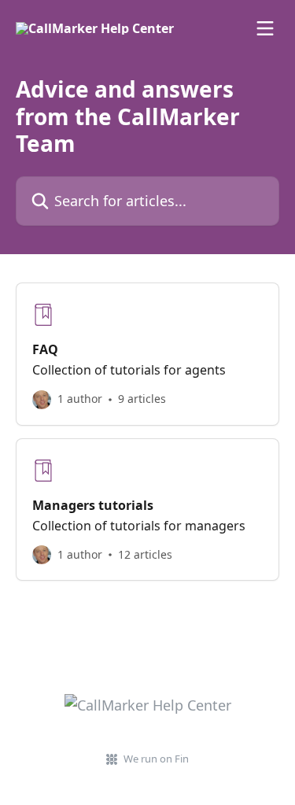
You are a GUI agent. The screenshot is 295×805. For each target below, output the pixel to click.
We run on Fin (156, 758)
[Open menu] (265, 28)
